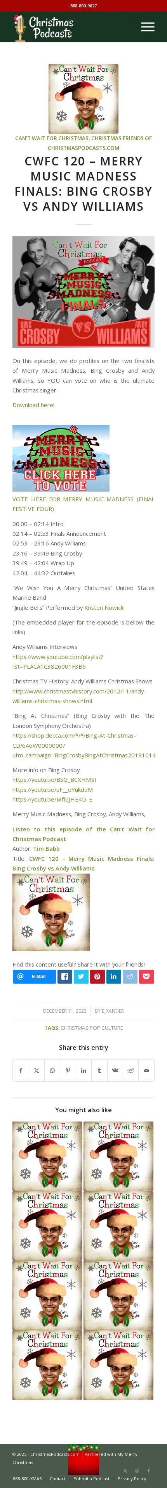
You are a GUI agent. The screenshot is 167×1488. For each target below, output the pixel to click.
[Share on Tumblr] (99, 1070)
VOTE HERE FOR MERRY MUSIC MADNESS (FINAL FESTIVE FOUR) (83, 504)
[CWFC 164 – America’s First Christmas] (118, 1365)
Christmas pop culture (92, 1027)
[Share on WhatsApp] (52, 1070)
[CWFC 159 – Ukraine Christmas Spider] (118, 1226)
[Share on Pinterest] (67, 1070)
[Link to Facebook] (149, 1470)
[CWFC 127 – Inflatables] (47, 1365)
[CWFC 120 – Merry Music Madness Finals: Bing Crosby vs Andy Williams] (83, 99)
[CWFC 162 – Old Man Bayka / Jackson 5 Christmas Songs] (47, 1226)
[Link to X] (125, 1470)
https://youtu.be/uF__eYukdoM (52, 789)
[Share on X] (36, 1070)
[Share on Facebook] (20, 1070)
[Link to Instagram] (137, 1470)
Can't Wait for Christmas (52, 138)
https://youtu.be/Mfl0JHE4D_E (52, 799)
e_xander (113, 1011)
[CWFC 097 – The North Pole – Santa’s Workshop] (47, 1295)
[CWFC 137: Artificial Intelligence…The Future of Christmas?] (118, 1295)
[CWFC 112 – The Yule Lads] (118, 1156)
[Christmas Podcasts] (69, 26)
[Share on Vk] (115, 1070)
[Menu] (144, 26)
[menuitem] (144, 26)
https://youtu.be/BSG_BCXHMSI (54, 779)
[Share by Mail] (146, 1070)
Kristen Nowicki (104, 607)
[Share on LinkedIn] (83, 1070)
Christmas (106, 138)
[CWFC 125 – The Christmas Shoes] (47, 1156)
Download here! (33, 405)
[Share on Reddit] (130, 1070)
